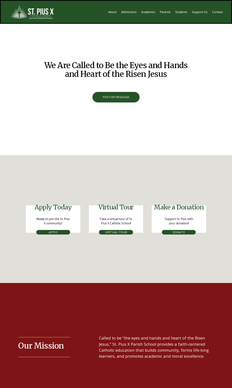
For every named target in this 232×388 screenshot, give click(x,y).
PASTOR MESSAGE (116, 97)
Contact (217, 12)
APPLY (53, 232)
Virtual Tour (116, 232)
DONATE (179, 232)
